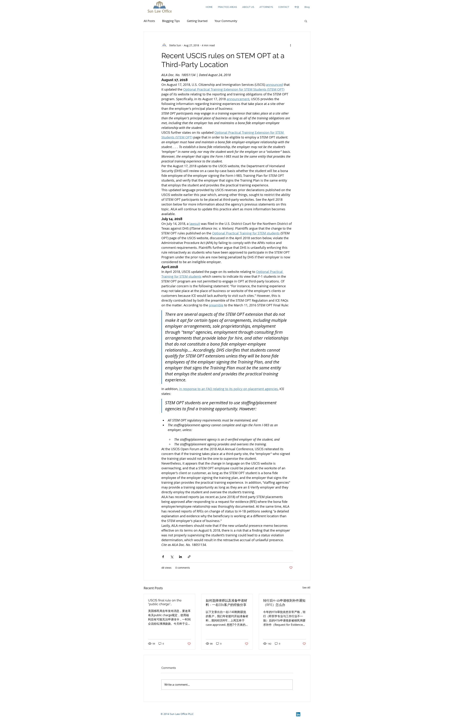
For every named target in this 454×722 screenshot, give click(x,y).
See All (306, 587)
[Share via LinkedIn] (180, 556)
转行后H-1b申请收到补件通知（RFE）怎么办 (284, 603)
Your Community (226, 21)
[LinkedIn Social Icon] (298, 714)
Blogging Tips (171, 21)
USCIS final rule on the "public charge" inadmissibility (165, 602)
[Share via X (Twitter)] (171, 556)
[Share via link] (189, 556)
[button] (306, 21)
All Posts (149, 21)
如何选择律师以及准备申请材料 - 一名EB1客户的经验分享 (226, 603)
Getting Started (197, 21)
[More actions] (290, 45)
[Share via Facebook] (163, 556)
